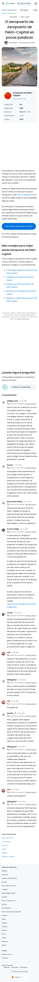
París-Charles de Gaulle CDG (11, 912)
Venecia (4, 923)
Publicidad (23, 967)
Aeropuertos (13, 17)
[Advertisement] (19, 146)
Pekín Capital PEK (9, 10)
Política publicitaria (23, 319)
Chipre (4, 938)
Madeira (4, 915)
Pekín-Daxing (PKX (25, 194)
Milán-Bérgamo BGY (8, 893)
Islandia (4, 927)
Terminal (24, 10)
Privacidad (15, 967)
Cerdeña (5, 889)
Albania (4, 930)
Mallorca (5, 941)
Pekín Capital (25, 17)
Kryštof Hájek (13, 43)
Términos (7, 967)
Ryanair (4, 882)
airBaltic (4, 871)
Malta (4, 919)
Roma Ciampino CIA (8, 901)
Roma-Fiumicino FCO (9, 886)
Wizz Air (4, 904)
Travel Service (6, 908)
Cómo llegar (6, 842)
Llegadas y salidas (8, 856)
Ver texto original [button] (30, 404)
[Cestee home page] (10, 3)
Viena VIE (5, 875)
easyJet (4, 897)
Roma (4, 934)
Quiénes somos (7, 954)
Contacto (5, 958)
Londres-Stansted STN (9, 878)
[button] (3, 3)
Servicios (5, 853)
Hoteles (4, 849)
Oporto (4, 945)
